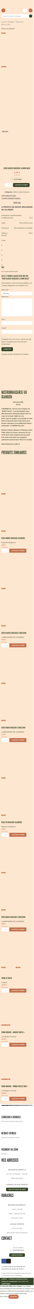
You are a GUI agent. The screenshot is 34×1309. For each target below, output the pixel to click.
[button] (17, 1099)
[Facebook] (3, 1261)
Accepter (13, 1296)
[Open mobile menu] (3, 10)
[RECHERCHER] (30, 16)
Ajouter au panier (21, 185)
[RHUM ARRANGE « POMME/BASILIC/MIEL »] (17, 1062)
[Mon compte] (25, 10)
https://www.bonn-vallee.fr (10, 444)
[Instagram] (8, 1261)
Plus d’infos (4, 1296)
